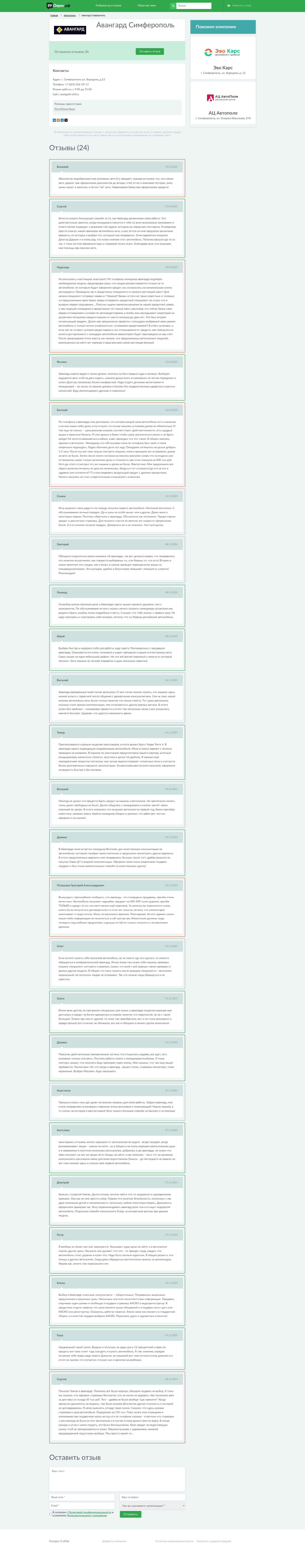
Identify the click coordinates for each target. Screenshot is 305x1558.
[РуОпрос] (58, 6)
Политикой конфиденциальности (89, 1512)
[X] (66, 120)
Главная (54, 15)
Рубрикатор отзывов (108, 5)
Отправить (131, 1514)
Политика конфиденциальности (174, 1541)
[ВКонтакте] (54, 120)
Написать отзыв (241, 5)
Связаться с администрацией (213, 1541)
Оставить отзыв (149, 51)
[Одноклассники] (58, 120)
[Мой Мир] (62, 120)
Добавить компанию (114, 1541)
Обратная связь (146, 5)
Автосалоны (70, 15)
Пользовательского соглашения (87, 1515)
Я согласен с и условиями (82, 1514)
